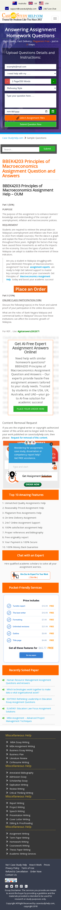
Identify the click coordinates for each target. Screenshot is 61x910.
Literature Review (18, 758)
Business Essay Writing (21, 750)
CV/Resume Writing (19, 762)
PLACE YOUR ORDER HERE (30, 408)
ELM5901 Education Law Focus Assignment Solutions (28, 710)
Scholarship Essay (19, 780)
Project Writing (17, 807)
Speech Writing (17, 811)
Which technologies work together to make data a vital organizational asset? (28, 691)
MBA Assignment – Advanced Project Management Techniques (25, 719)
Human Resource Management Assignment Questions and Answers (28, 681)
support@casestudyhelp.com (23, 8)
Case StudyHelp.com (12, 137)
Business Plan (17, 754)
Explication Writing (19, 784)
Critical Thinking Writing (21, 792)
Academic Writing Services (23, 853)
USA (47, 3)
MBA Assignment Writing (22, 746)
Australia (22, 3)
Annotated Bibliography (21, 772)
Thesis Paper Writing (20, 849)
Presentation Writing (20, 815)
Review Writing (17, 788)
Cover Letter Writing (20, 819)
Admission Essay (18, 776)
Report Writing (17, 803)
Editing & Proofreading (21, 823)
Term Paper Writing (19, 837)
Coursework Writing (19, 845)
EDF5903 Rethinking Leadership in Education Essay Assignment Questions (29, 700)
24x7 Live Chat (49, 8)
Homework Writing (19, 841)
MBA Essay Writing (19, 742)
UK (35, 3)
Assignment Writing (19, 833)
